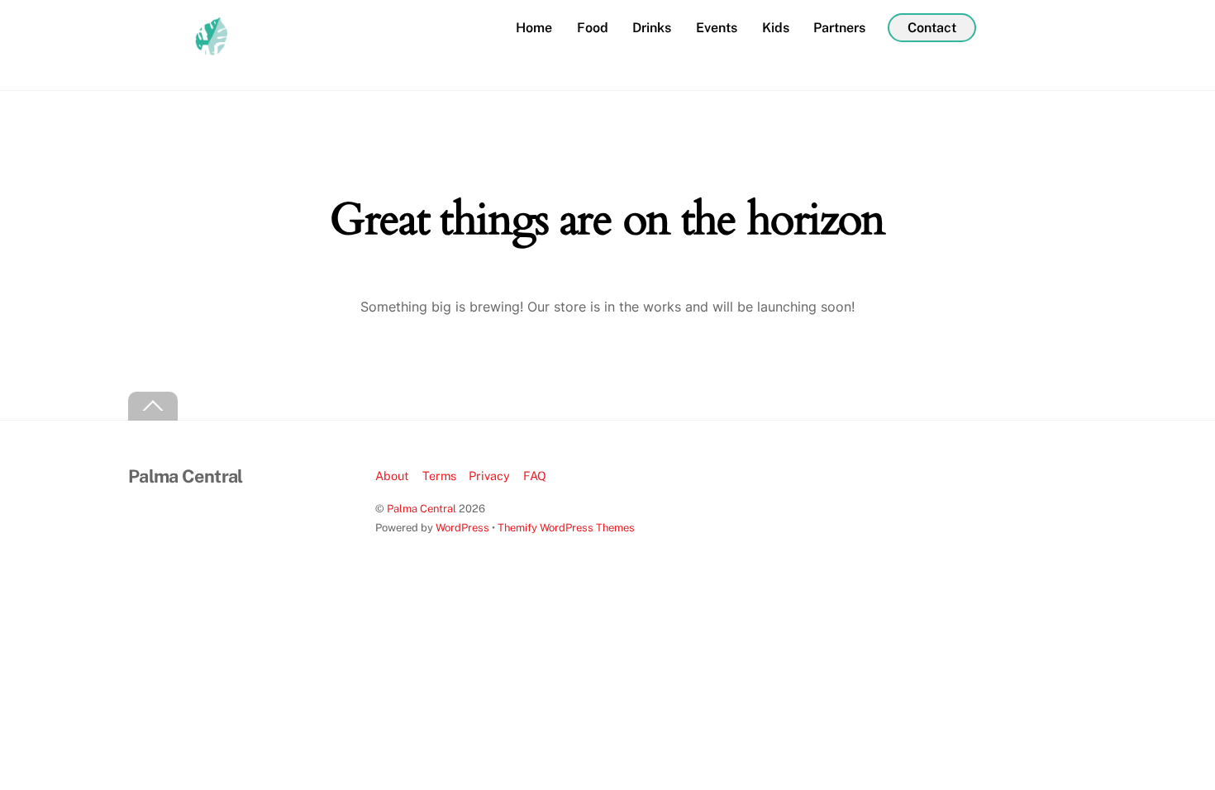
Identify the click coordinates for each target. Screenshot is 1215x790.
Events (716, 28)
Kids (775, 28)
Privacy (489, 476)
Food (592, 28)
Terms (439, 476)
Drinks (651, 28)
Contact (932, 28)
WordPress (462, 527)
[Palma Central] (177, 59)
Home (534, 28)
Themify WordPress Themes (566, 527)
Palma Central (421, 508)
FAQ (534, 476)
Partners (839, 28)
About (392, 476)
